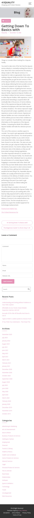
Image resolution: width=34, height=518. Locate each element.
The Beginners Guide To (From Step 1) (15, 228)
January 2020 (6, 404)
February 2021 (6, 363)
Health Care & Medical (9, 455)
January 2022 (6, 341)
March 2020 (5, 398)
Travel (4, 490)
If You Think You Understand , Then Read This (16, 322)
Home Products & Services (10, 458)
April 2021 (5, 357)
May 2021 (5, 353)
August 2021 (6, 344)
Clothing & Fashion (8, 439)
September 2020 (7, 379)
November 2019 (7, 410)
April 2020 (5, 395)
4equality (4, 33)
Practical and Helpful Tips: (9, 209)
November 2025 (7, 334)
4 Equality (8, 2)
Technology (5, 486)
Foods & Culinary (7, 448)
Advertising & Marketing (9, 426)
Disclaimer (6, 513)
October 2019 (6, 414)
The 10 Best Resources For (9, 212)
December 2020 (7, 369)
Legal (3, 464)
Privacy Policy (26, 513)
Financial (7, 20)
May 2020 (5, 391)
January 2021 (6, 366)
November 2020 (7, 372)
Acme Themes (22, 510)
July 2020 (5, 385)
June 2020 (5, 388)
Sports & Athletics (7, 483)
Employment (6, 442)
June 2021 (5, 350)
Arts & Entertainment (8, 429)
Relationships (6, 477)
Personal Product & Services (11, 467)
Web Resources (7, 496)
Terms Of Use (17, 515)
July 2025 (5, 337)
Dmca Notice (16, 513)
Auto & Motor (6, 433)
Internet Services (7, 461)
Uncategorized (6, 493)
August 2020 (6, 382)
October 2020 (6, 376)
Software (5, 480)
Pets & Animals (7, 471)
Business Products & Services (11, 436)
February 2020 (6, 401)
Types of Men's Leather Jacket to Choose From (16, 319)
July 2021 (5, 347)
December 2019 (7, 407)
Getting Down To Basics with (18, 223)
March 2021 (5, 360)
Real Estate (5, 474)
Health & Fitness (7, 452)
